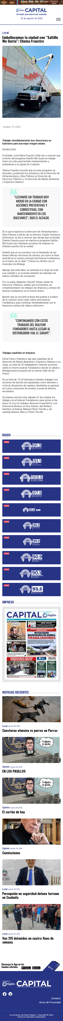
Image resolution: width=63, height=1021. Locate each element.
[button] (58, 20)
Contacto (56, 998)
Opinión (6, 767)
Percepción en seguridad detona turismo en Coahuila (30, 895)
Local (5, 32)
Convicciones (11, 853)
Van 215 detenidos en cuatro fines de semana (28, 940)
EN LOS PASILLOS (14, 771)
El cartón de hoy (13, 812)
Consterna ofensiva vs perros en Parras (29, 730)
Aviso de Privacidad (50, 1002)
